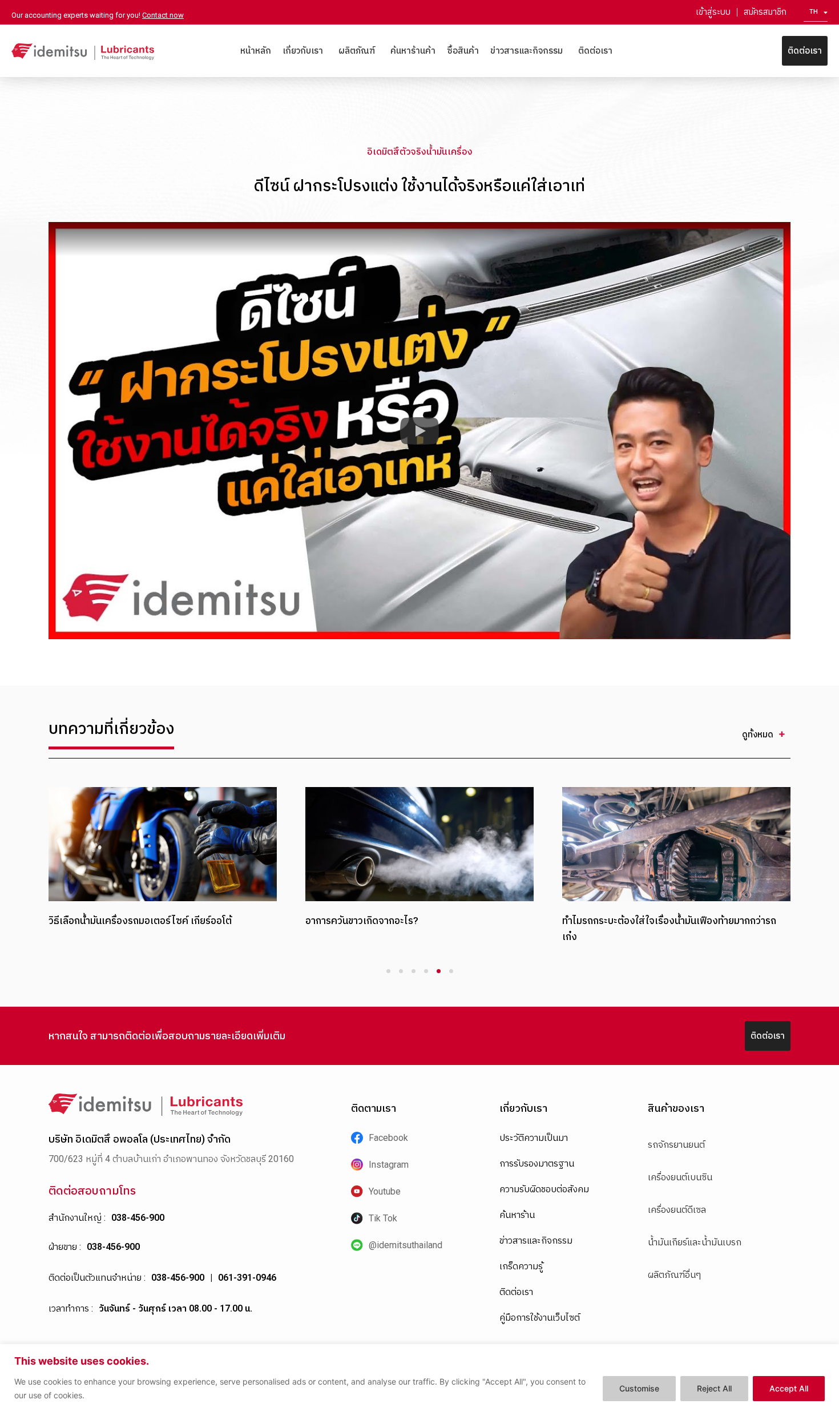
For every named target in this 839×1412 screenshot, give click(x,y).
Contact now (163, 15)
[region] (419, 1378)
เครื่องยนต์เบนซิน (680, 1177)
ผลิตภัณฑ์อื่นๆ (674, 1274)
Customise (639, 1388)
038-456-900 (137, 1217)
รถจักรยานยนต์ (676, 1144)
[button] (419, 430)
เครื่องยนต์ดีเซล (677, 1209)
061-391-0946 (247, 1277)
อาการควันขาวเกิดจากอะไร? (361, 920)
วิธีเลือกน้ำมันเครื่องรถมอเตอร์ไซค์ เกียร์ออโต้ (140, 920)
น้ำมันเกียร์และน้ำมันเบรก (694, 1242)
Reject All (714, 1388)
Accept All (788, 1388)
